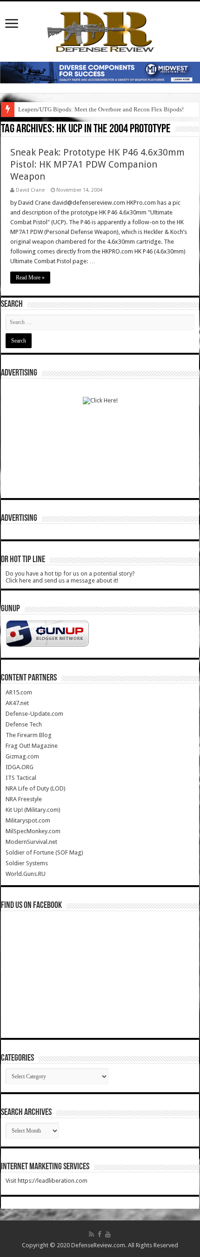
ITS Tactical (21, 777)
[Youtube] (108, 1234)
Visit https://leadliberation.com (46, 1180)
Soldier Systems (27, 863)
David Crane (30, 190)
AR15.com (19, 692)
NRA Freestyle (24, 799)
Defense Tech (24, 724)
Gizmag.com (22, 756)
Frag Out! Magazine (32, 745)
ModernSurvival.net (31, 841)
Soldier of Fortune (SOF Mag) (44, 852)
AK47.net (17, 703)
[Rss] (91, 1234)
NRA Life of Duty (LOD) (36, 788)
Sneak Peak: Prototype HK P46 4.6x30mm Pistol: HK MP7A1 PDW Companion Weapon (97, 164)
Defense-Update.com (34, 713)
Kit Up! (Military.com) (33, 809)
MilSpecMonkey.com (33, 831)
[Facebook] (99, 1234)
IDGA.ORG (19, 767)
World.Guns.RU (26, 873)
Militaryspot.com (28, 820)
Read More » (30, 277)
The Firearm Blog (29, 735)
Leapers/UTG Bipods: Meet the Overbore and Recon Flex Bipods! (101, 109)
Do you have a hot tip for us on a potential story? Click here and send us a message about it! (70, 577)
